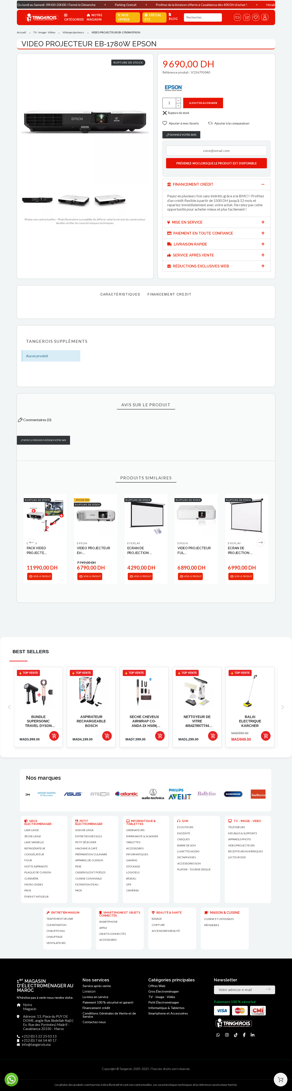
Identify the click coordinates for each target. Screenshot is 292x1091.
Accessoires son (189, 863)
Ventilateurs (56, 943)
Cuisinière (31, 878)
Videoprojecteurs (241, 845)
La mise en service (95, 997)
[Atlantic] (97, 794)
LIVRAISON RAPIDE (190, 244)
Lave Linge (31, 830)
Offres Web (156, 986)
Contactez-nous (94, 1022)
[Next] (260, 542)
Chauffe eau (56, 931)
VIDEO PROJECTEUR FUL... (194, 550)
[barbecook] (230, 794)
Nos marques (43, 777)
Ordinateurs (135, 830)
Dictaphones (186, 857)
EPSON (82, 543)
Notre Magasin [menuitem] (94, 17)
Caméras (132, 890)
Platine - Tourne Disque (194, 869)
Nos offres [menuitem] (124, 17)
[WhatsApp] (218, 1035)
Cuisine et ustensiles (219, 919)
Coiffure (158, 925)
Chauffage (55, 936)
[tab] (216, 184)
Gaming (131, 860)
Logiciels (132, 872)
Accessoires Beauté (166, 931)
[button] (180, 123)
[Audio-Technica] (124, 794)
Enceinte (183, 833)
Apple (103, 928)
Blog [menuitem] (173, 19)
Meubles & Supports (242, 833)
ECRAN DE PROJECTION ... (139, 550)
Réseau (131, 878)
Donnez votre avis (182, 134)
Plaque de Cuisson (37, 872)
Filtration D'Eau (87, 884)
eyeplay (134, 543)
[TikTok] (236, 1035)
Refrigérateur (34, 848)
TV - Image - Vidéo (161, 997)
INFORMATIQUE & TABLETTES (141, 822)
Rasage (157, 918)
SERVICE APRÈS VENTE (193, 255)
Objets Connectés (112, 933)
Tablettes (133, 842)
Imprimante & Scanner (142, 836)
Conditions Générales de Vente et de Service (109, 1014)
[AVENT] (150, 794)
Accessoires (108, 939)
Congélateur (34, 854)
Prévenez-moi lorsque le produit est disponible (216, 163)
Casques (183, 839)
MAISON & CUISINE (224, 912)
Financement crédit (96, 1008)
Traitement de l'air (60, 918)
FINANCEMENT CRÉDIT (192, 184)
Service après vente (97, 986)
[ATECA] (70, 794)
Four (28, 860)
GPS (128, 884)
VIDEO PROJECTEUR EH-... (93, 550)
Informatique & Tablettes (166, 1008)
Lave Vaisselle (34, 842)
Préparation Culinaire (91, 854)
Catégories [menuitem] (74, 19)
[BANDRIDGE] (204, 794)
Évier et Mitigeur (36, 896)
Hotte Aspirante (36, 866)
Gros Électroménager (163, 991)
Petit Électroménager (163, 1002)
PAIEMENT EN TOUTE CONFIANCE (202, 233)
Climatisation (56, 925)
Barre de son (186, 845)
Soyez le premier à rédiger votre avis (44, 440)
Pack (27, 890)
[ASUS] (44, 794)
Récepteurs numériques (245, 851)
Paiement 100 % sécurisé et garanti (108, 1002)
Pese (78, 866)
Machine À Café (86, 848)
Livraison (89, 991)
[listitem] (38, 707)
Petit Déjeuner (85, 842)
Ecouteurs (185, 827)
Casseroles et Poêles (90, 872)
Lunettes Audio (188, 851)
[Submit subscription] (268, 989)
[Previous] (31, 542)
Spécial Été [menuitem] (153, 17)
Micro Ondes (33, 884)
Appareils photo (239, 839)
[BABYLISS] (177, 794)
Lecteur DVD (237, 857)
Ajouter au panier (203, 103)
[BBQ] (257, 794)
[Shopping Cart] (280, 1079)
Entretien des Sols (88, 836)
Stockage (133, 866)
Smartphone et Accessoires (168, 1013)
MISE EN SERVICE (187, 222)
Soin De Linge (84, 830)
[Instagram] (227, 1035)
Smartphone (108, 921)
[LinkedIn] (252, 1035)
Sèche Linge (32, 836)
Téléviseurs (236, 827)
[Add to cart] (54, 736)
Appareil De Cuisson (89, 860)
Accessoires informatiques (137, 851)
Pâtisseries (211, 925)
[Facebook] (244, 1035)
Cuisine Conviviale (88, 878)
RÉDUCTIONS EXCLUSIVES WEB (200, 266)
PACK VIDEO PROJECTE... (37, 550)
